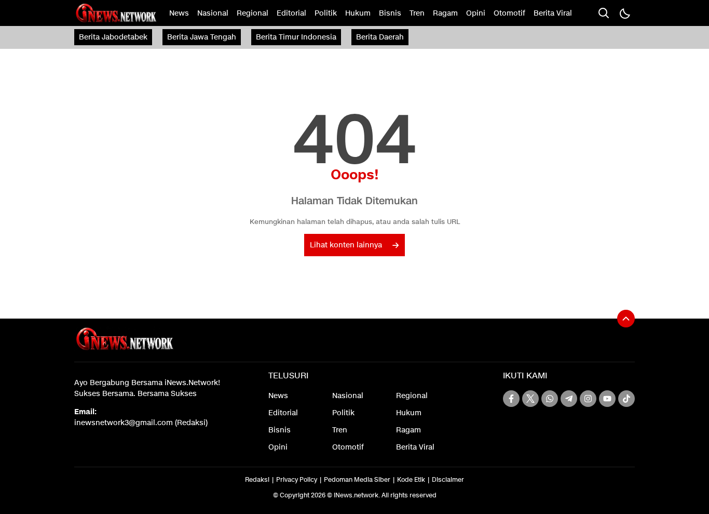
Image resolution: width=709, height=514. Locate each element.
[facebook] (511, 398)
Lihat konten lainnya (346, 245)
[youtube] (607, 398)
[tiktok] (626, 398)
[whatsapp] (549, 398)
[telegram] (569, 398)
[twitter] (530, 398)
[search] (603, 13)
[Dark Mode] (624, 13)
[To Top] (626, 318)
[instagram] (588, 398)
